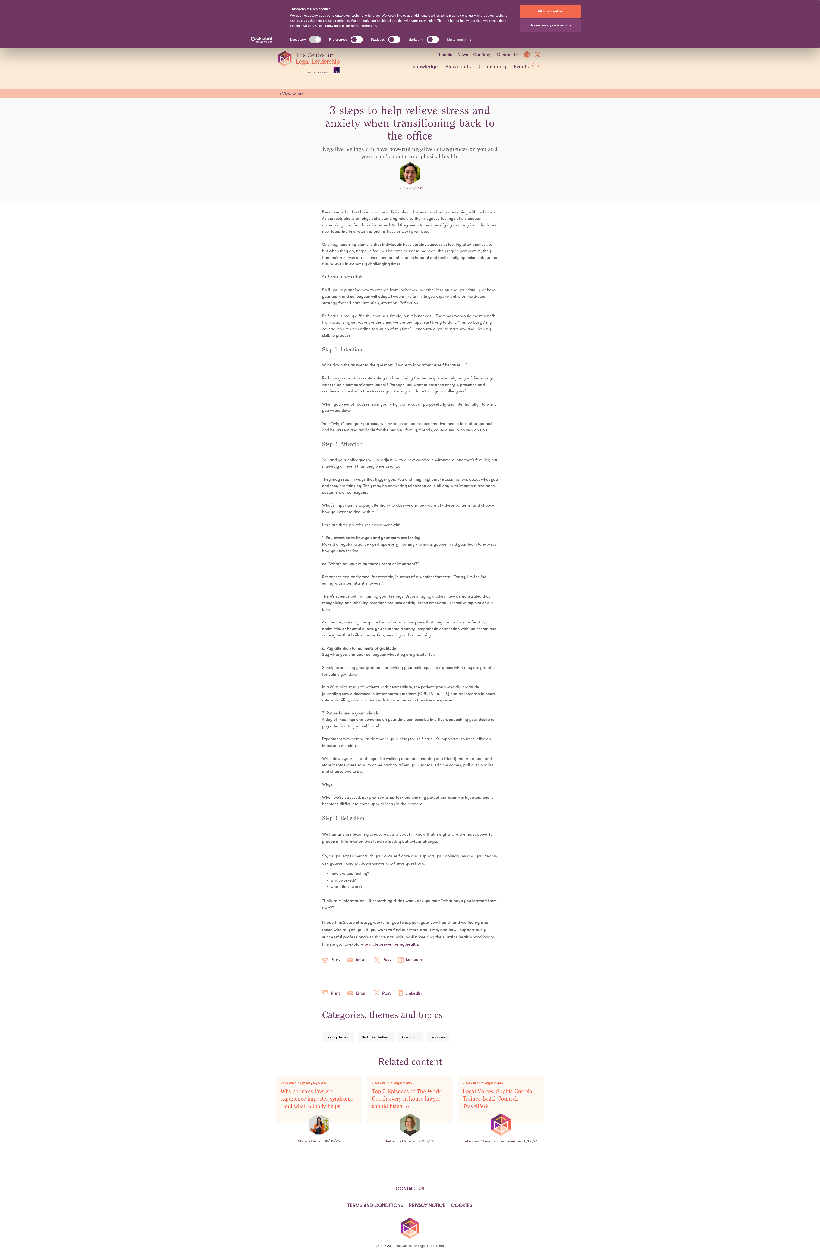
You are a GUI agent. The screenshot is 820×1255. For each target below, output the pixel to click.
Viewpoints (458, 66)
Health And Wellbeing (376, 1037)
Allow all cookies (550, 11)
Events (521, 66)
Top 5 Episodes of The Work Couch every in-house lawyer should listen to (406, 1099)
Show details (456, 39)
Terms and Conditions (375, 1205)
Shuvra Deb (308, 1141)
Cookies (461, 1205)
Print (335, 959)
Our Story (482, 54)
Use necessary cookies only (550, 25)
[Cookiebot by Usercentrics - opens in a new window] (261, 40)
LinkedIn (414, 959)
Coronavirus (410, 1037)
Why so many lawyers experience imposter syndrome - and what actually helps (317, 1099)
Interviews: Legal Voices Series (490, 1141)
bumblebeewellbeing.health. (391, 944)
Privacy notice (427, 1205)
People (445, 54)
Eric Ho (401, 188)
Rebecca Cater (399, 1141)
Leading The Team (338, 1037)
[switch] (357, 39)
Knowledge (425, 66)
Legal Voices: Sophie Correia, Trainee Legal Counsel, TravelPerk (498, 1099)
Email (361, 959)
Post (386, 959)
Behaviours (437, 1037)
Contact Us (508, 54)
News (463, 54)
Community (492, 66)
